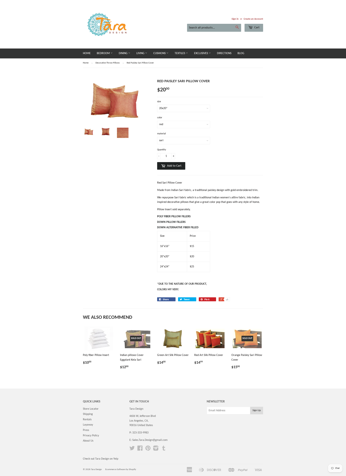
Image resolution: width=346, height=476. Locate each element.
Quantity (161, 149)
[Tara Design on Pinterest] (148, 449)
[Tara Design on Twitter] (132, 449)
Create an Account (253, 19)
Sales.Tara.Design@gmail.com (150, 440)
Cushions (159, 53)
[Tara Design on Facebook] (140, 449)
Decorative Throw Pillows (108, 63)
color (159, 117)
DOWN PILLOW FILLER (171, 222)
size (159, 101)
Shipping (88, 414)
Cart (257, 27)
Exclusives (201, 53)
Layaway (88, 424)
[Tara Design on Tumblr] (164, 449)
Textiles (180, 53)
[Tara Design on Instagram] (156, 449)
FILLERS (174, 216)
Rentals (87, 419)
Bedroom (103, 53)
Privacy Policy (91, 435)
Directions (224, 53)
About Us (88, 440)
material (161, 133)
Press (86, 430)
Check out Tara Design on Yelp (100, 458)
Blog (241, 53)
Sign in (235, 19)
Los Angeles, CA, (138, 420)
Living (140, 53)
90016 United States (141, 425)
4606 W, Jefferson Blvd (142, 416)
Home (87, 53)
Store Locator (91, 408)
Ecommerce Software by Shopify (120, 469)
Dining (123, 53)
